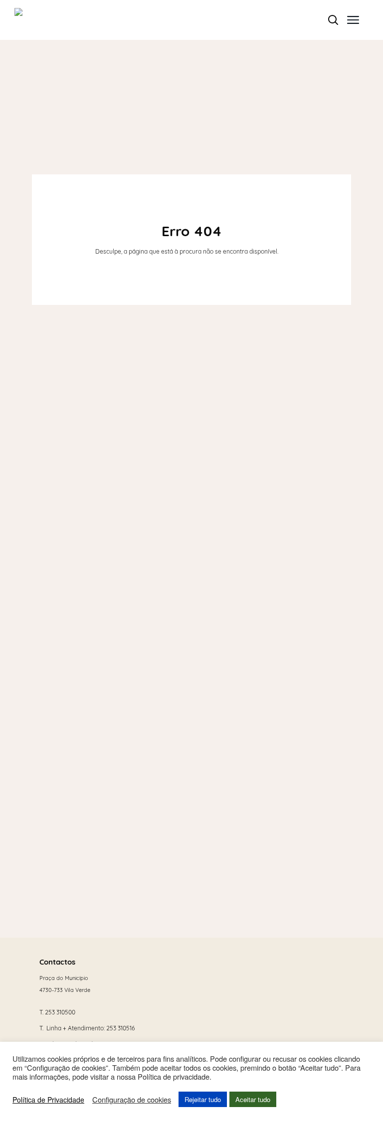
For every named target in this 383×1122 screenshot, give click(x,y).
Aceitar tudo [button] (252, 1099)
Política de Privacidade (48, 1099)
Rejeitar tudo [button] (203, 1099)
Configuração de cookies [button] (131, 1099)
